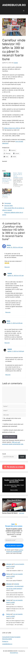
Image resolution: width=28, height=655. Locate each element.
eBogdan (9, 564)
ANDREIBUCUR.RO (14, 5)
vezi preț (21, 513)
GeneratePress (14, 652)
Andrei (10, 273)
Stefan (9, 245)
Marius (8, 574)
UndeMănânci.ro (7, 644)
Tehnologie (7, 203)
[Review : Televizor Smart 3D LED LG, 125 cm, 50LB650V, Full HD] (18, 179)
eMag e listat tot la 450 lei (12, 128)
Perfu (8, 321)
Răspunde (7, 267)
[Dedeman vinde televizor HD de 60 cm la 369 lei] (7, 175)
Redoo (8, 614)
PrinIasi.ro (5, 641)
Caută (4, 454)
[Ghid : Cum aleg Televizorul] (7, 191)
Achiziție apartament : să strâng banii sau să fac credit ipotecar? (14, 586)
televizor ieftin (8, 205)
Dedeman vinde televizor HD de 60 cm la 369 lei (6, 180)
